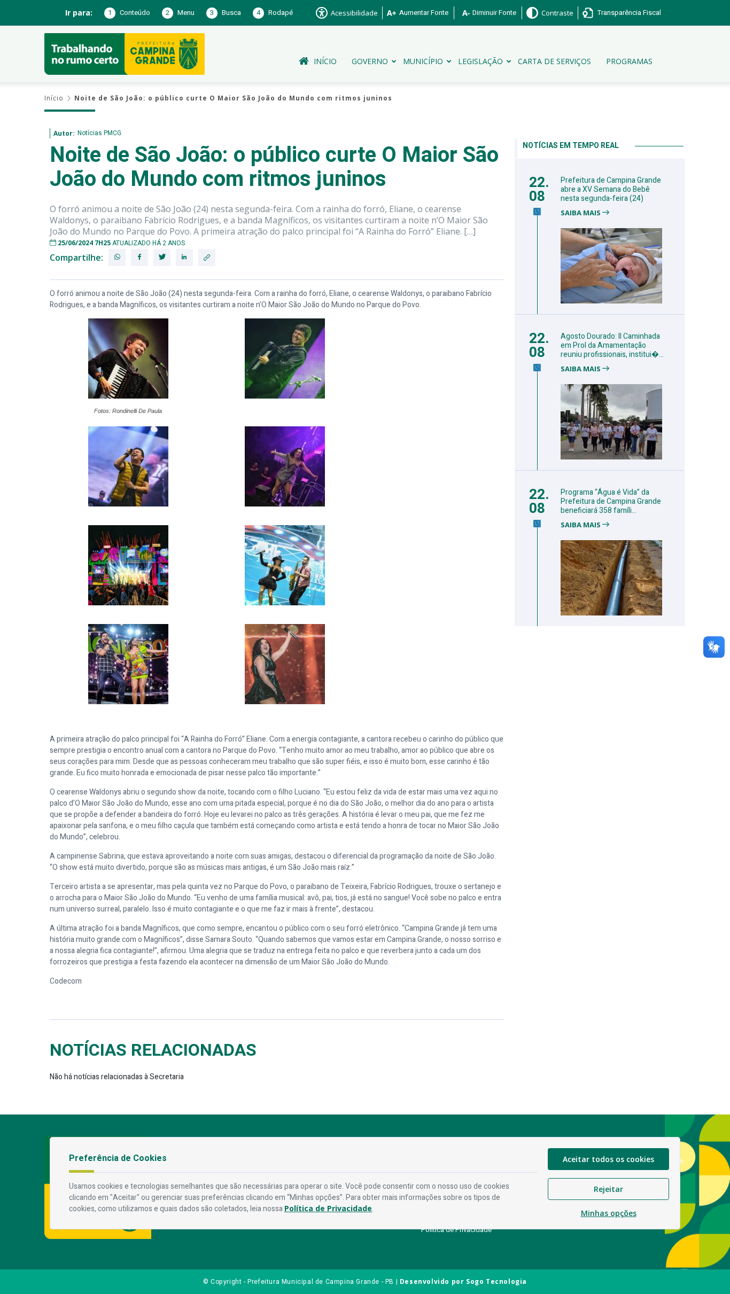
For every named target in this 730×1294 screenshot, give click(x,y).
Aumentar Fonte (423, 12)
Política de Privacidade (456, 1230)
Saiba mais (581, 212)
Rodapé (275, 12)
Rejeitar (608, 1189)
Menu (180, 12)
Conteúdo (129, 12)
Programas (629, 61)
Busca (225, 12)
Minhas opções (608, 1213)
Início (325, 61)
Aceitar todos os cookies (608, 1159)
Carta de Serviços (554, 61)
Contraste (557, 13)
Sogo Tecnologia (496, 1281)
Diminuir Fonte (494, 12)
